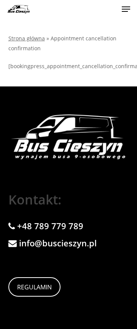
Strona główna (26, 38)
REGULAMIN (34, 287)
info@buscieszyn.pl (57, 243)
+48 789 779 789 (49, 226)
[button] (126, 9)
